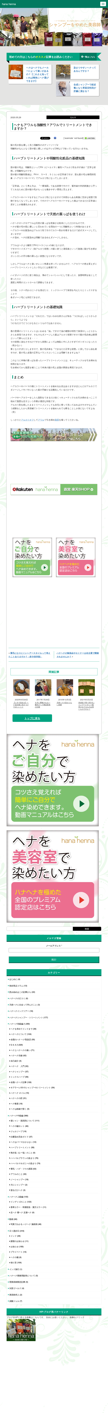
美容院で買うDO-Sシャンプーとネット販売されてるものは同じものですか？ (86, 706)
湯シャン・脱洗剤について (22, 1120)
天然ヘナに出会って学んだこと (23, 1004)
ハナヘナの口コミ (17, 998)
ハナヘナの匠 (17, 1098)
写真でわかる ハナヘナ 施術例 (24, 1224)
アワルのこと (17, 1174)
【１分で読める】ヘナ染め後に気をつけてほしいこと (21, 705)
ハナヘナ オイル (18, 1092)
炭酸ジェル (14, 1301)
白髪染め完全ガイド (19, 1136)
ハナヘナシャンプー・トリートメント (26, 1017)
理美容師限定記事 (17, 1281)
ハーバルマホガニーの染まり (23, 1163)
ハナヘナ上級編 (16, 1196)
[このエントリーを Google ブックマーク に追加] (55, 138)
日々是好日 (14, 1230)
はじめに (13, 979)
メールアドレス (54, 945)
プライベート (17, 1251)
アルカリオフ (27, 419)
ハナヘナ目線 (17, 1055)
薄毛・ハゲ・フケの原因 (21, 1168)
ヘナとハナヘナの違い (20, 1050)
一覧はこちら (89, 56)
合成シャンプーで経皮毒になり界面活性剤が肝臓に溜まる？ (85, 88)
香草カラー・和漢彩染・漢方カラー (26, 1207)
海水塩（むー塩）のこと (21, 1152)
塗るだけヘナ (17, 1190)
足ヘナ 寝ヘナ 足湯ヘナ (21, 1212)
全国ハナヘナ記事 (18, 1082)
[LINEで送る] (90, 138)
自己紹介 (15, 1060)
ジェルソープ (17, 1131)
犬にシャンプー (17, 1184)
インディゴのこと (18, 1201)
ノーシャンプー (17, 1179)
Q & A (13, 1044)
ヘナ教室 (15, 1103)
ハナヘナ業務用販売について (22, 1275)
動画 (11, 1219)
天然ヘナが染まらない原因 (64, 704)
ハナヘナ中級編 (16, 1115)
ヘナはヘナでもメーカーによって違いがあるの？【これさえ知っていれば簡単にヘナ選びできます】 (37, 74)
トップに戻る (32, 718)
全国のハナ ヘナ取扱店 (21, 1039)
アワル (41, 419)
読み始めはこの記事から (20, 992)
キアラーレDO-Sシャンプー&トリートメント (31, 1087)
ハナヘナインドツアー (19, 1011)
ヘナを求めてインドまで (21, 1028)
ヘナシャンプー (17, 1071)
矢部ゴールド (15, 1288)
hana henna (9, 4)
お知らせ (15, 1246)
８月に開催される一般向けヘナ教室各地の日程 (42, 705)
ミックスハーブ (17, 1076)
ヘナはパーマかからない (21, 1142)
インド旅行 (14, 1269)
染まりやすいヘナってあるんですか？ (85, 69)
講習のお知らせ (17, 1241)
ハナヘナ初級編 (16, 1023)
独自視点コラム (16, 985)
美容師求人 (14, 1294)
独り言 (14, 1262)
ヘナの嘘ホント (17, 1126)
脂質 (57, 419)
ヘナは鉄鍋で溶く (18, 1108)
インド (14, 1235)
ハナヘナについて (18, 1034)
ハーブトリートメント (20, 1147)
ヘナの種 (15, 1257)
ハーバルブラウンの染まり (22, 1158)
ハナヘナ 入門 (17, 1066)
